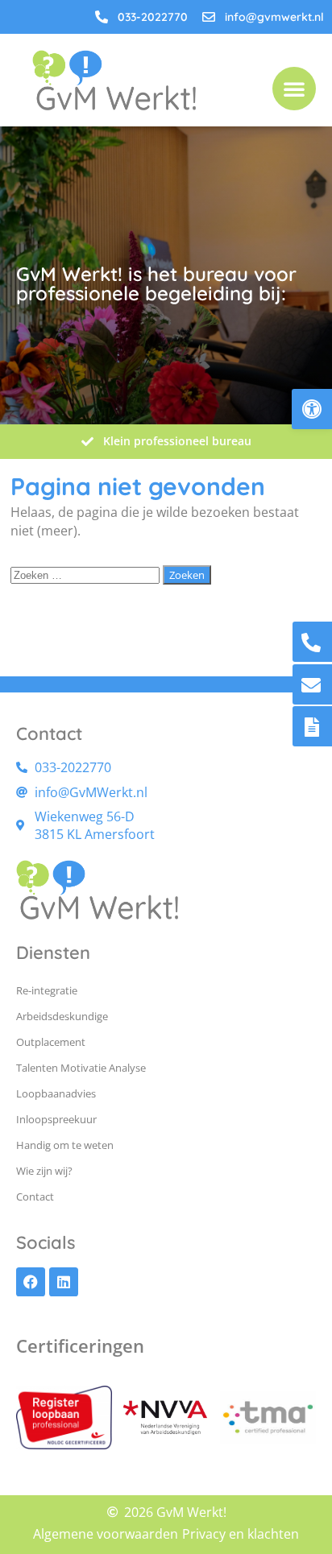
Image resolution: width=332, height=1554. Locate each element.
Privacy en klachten (240, 1534)
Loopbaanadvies (56, 1093)
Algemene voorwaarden (105, 1534)
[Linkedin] (63, 1281)
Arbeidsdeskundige (62, 1016)
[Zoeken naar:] (86, 574)
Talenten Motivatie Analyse (81, 1067)
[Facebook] (30, 1281)
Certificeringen (80, 1345)
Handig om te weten (65, 1145)
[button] (312, 409)
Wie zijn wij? (44, 1170)
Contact (35, 1196)
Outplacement (50, 1042)
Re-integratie (46, 990)
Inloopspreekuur (56, 1119)
